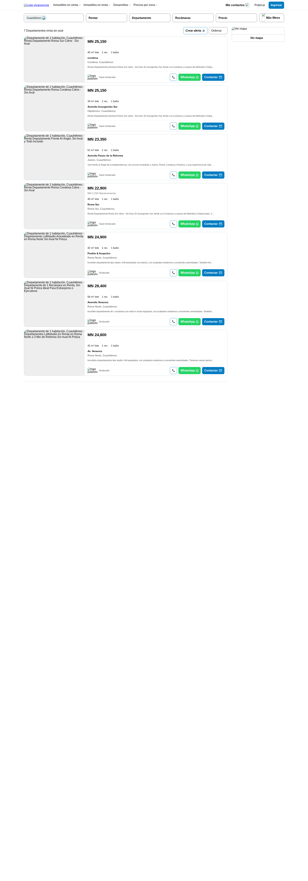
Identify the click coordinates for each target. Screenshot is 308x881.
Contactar (211, 77)
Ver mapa (256, 37)
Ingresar (276, 5)
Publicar (260, 5)
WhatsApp (188, 77)
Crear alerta (193, 30)
